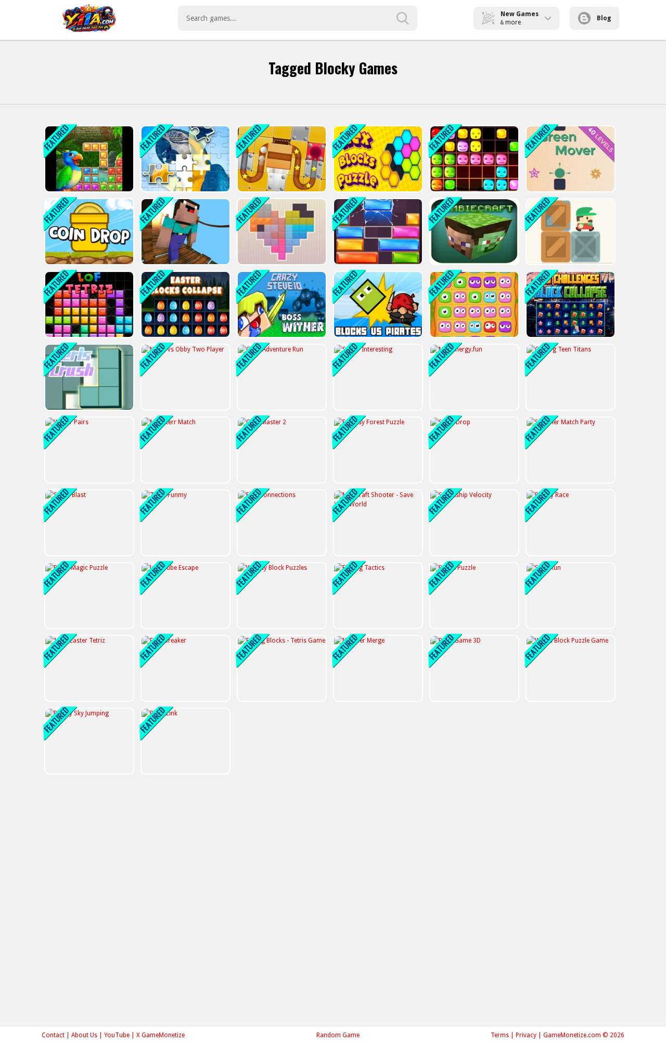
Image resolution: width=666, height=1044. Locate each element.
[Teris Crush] (88, 377)
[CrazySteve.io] (281, 304)
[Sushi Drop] (473, 450)
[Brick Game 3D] (473, 668)
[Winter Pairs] (88, 450)
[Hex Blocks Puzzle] (377, 158)
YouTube (117, 1035)
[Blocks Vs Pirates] (377, 304)
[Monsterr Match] (184, 450)
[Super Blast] (88, 522)
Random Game (338, 1035)
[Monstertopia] (473, 304)
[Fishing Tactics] (377, 595)
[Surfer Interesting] (377, 377)
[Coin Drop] (88, 231)
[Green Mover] (569, 158)
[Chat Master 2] (281, 450)
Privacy (526, 1035)
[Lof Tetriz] (88, 304)
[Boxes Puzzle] (473, 595)
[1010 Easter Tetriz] (88, 668)
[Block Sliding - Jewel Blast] (377, 231)
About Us (84, 1035)
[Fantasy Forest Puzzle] (377, 450)
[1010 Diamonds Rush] (473, 158)
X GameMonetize (160, 1035)
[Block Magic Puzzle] (88, 595)
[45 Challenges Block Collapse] (569, 304)
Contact (53, 1035)
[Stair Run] (569, 595)
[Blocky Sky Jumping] (88, 741)
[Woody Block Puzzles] (281, 595)
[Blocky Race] (569, 522)
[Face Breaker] (184, 668)
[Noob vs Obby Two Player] (184, 377)
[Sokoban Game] (569, 231)
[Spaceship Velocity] (473, 522)
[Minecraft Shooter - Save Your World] (377, 522)
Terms (500, 1035)
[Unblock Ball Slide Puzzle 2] (281, 158)
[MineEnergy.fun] (473, 377)
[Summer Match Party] (569, 450)
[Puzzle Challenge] (184, 158)
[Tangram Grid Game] (281, 231)
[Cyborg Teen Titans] (569, 377)
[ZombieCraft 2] (473, 231)
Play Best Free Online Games (89, 18)
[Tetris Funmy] (184, 522)
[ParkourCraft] (184, 231)
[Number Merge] (377, 668)
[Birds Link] (184, 741)
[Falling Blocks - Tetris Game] (281, 668)
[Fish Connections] (281, 522)
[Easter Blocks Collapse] (184, 304)
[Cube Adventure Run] (281, 377)
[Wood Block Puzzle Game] (569, 668)
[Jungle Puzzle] (88, 158)
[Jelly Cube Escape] (184, 595)
